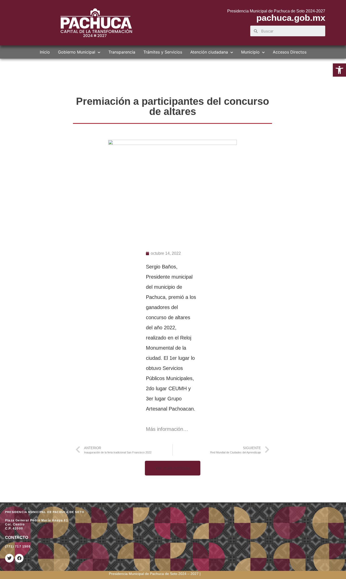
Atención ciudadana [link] (209, 52)
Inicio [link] (45, 52)
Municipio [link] (250, 52)
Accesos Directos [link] (289, 52)
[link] (339, 70)
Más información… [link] (168, 429)
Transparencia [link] (121, 52)
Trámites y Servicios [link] (162, 52)
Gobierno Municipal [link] (76, 52)
